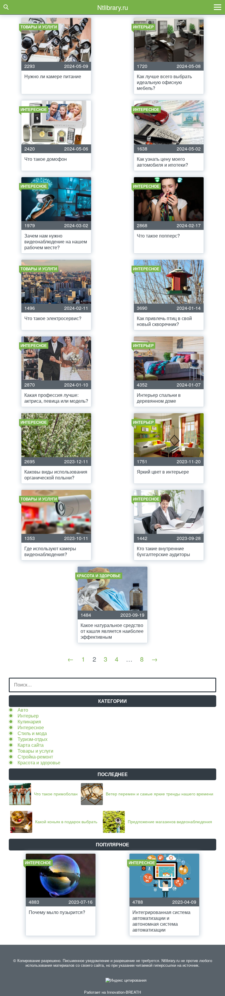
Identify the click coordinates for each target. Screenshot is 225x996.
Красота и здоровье (39, 762)
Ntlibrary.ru (112, 7)
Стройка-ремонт (35, 756)
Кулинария (29, 721)
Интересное (31, 727)
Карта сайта (31, 745)
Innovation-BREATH (124, 992)
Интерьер (28, 715)
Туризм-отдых (32, 739)
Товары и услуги (35, 750)
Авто (23, 709)
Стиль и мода (32, 733)
